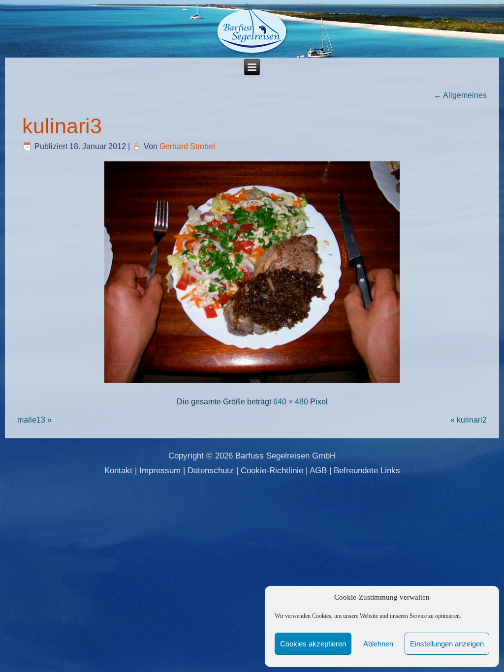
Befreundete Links (367, 470)
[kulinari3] (252, 383)
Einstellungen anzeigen (447, 644)
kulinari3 (62, 126)
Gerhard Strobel (187, 146)
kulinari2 (472, 420)
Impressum (160, 470)
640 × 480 (290, 401)
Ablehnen (378, 644)
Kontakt (118, 470)
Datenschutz (211, 470)
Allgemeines (460, 95)
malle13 (31, 420)
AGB (318, 470)
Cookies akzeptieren (313, 644)
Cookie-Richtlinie (272, 470)
